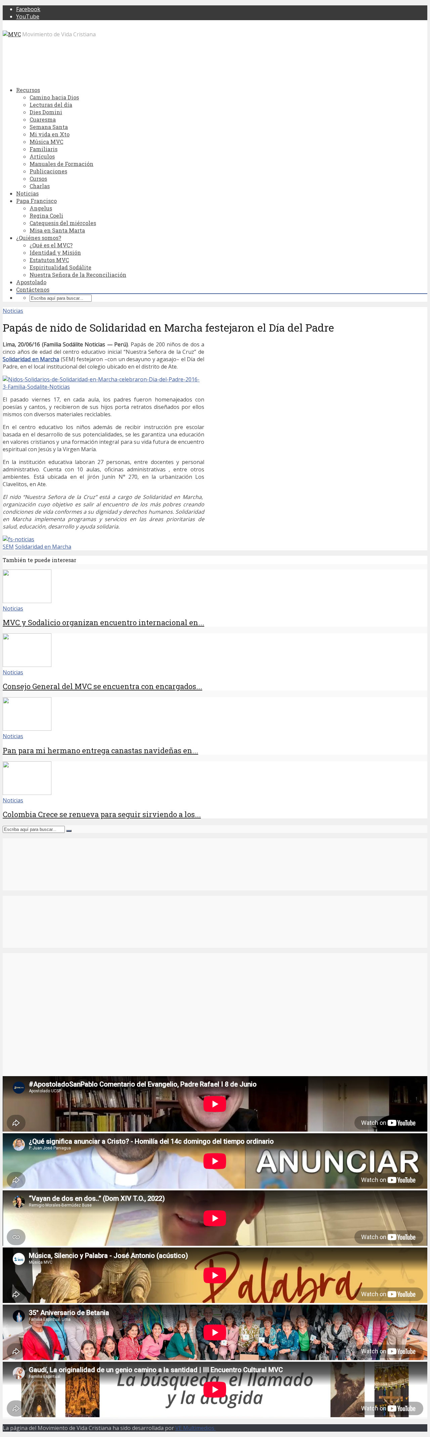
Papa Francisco (36, 200)
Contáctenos (32, 289)
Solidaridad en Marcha (31, 359)
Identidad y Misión (55, 252)
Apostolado (31, 282)
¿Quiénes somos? (38, 237)
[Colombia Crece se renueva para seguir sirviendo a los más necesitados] (27, 793)
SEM (8, 546)
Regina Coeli (46, 215)
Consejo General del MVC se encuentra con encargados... (102, 686)
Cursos (38, 178)
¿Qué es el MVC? (51, 245)
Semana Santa (49, 126)
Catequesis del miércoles (63, 222)
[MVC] (12, 34)
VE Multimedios (195, 1428)
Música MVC (46, 141)
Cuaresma (43, 119)
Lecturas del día (51, 104)
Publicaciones (48, 171)
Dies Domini (46, 112)
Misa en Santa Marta (57, 230)
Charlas (40, 185)
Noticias (27, 193)
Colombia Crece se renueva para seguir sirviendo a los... (102, 814)
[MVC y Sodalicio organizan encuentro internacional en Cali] (27, 601)
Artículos (42, 156)
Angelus (41, 208)
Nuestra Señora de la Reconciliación (78, 274)
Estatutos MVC (49, 259)
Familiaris (43, 149)
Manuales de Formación (61, 163)
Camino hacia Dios (54, 97)
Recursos (28, 89)
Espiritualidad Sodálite (60, 267)
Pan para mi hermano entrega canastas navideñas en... (100, 750)
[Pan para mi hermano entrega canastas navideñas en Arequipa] (27, 728)
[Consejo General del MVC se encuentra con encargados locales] (27, 665)
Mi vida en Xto (50, 134)
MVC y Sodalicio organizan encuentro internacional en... (103, 622)
